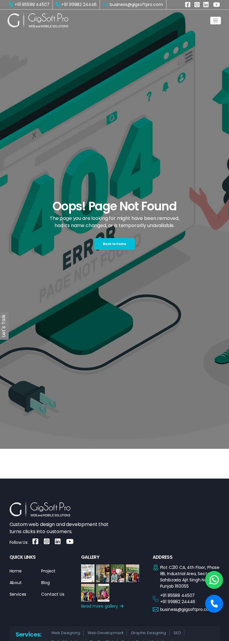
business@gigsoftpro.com (186, 609)
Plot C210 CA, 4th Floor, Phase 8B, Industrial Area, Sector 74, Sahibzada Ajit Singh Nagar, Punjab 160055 (190, 576)
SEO (177, 633)
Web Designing (65, 633)
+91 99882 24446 (79, 4)
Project (48, 571)
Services (18, 594)
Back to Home (114, 244)
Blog (45, 583)
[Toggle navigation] (215, 20)
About (16, 583)
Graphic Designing (148, 633)
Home (16, 571)
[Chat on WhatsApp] (214, 580)
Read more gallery (100, 606)
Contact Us (52, 594)
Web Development (106, 633)
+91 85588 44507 (32, 4)
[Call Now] (214, 604)
